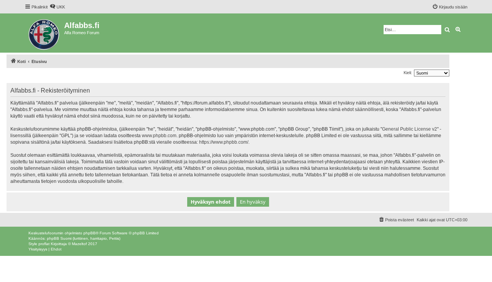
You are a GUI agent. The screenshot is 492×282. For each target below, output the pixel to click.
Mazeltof (79, 244)
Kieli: (408, 72)
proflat (44, 244)
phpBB (89, 233)
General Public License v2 (409, 129)
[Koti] (44, 33)
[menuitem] (57, 7)
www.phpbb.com (159, 135)
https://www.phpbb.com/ (223, 142)
